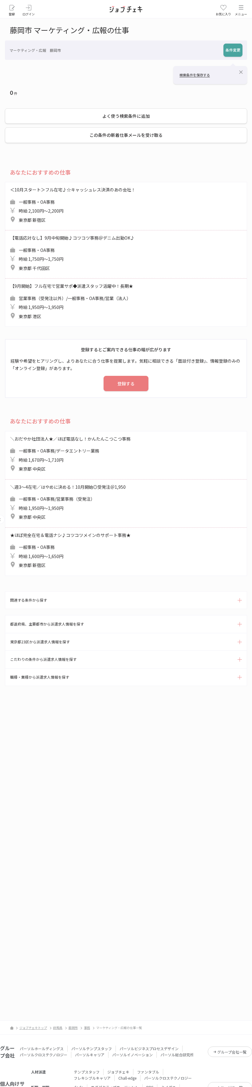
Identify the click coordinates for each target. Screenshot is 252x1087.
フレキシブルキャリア (92, 1078)
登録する (126, 383)
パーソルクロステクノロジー (43, 1054)
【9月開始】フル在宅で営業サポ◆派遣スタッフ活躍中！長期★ (71, 301)
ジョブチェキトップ (33, 1027)
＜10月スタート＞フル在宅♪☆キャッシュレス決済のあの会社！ (73, 205)
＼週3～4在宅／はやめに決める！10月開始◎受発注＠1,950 (68, 502)
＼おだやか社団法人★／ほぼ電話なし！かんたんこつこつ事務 (70, 454)
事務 (87, 1027)
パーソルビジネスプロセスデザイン (149, 1048)
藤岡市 (73, 1027)
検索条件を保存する (194, 74)
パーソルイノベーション (132, 1054)
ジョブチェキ (118, 1071)
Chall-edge (127, 1078)
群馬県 (57, 1027)
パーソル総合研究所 (177, 1054)
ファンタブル (148, 1071)
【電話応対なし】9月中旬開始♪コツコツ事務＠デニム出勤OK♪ (72, 253)
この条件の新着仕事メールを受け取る (126, 135)
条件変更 (233, 49)
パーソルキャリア (89, 1054)
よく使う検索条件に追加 (126, 116)
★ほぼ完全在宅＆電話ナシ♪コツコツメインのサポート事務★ (70, 550)
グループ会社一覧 (231, 1051)
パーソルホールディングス (42, 1048)
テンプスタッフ (87, 1071)
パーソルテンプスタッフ (91, 1048)
